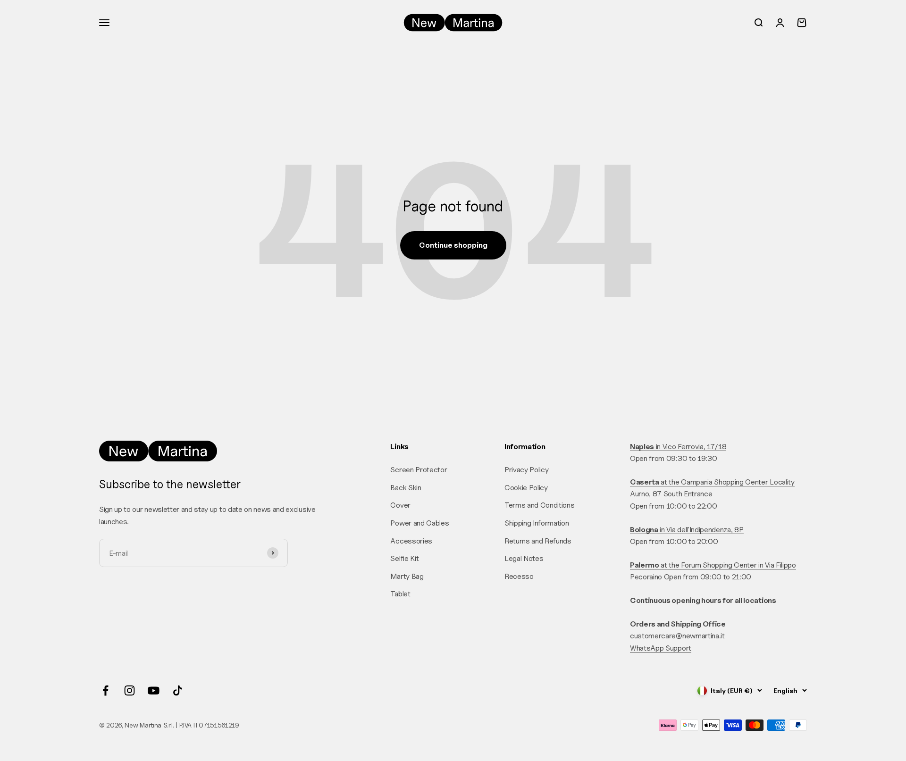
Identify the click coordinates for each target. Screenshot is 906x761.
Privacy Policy (526, 469)
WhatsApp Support (660, 648)
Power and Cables (419, 522)
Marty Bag (406, 576)
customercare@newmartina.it (677, 635)
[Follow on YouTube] (153, 690)
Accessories (411, 540)
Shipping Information (536, 522)
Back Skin (405, 487)
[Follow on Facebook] (105, 690)
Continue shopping (453, 245)
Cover (400, 505)
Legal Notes (523, 558)
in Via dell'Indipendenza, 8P (687, 529)
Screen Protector (418, 469)
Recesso (519, 576)
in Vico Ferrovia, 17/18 (678, 446)
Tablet (400, 593)
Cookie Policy (526, 487)
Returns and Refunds (537, 540)
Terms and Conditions (539, 505)
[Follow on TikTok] (177, 690)
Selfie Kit (404, 558)
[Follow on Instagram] (129, 690)
